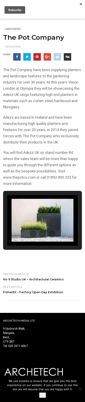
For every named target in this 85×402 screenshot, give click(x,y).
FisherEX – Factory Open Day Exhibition (33, 292)
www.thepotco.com (19, 177)
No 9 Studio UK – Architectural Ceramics (33, 279)
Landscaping (13, 29)
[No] (80, 389)
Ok (42, 395)
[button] (33, 234)
